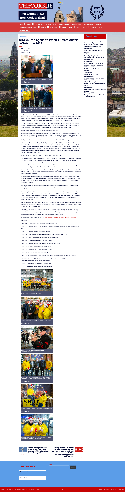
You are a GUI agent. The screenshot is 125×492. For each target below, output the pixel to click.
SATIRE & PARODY (24, 30)
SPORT (101, 27)
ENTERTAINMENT (54, 27)
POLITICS (84, 27)
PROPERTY (93, 27)
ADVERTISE (113, 489)
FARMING (64, 27)
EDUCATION (43, 27)
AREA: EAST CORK (76, 24)
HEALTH (71, 27)
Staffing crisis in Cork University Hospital (94, 70)
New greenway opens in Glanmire (94, 95)
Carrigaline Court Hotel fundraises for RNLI (95, 90)
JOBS (78, 27)
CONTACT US (121, 489)
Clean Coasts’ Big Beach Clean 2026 (94, 78)
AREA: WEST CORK (88, 24)
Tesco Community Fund (91, 74)
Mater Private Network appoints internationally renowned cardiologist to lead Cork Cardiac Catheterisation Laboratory (94, 44)
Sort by (21, 475)
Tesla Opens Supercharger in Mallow (93, 51)
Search (50, 465)
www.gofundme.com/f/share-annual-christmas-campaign (60, 217)
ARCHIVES (106, 489)
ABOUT (100, 489)
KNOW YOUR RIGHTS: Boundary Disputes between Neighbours (94, 64)
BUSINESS (98, 24)
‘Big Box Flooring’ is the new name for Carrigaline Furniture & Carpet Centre (94, 84)
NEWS (41, 443)
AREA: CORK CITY (39, 24)
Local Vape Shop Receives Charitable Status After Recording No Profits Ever (94, 58)
